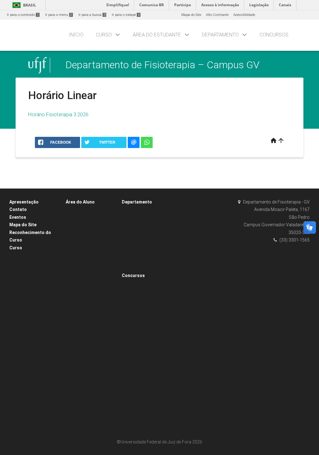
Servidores (133, 226)
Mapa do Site (191, 15)
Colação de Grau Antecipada (92, 301)
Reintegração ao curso (87, 367)
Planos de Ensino (26, 338)
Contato (18, 209)
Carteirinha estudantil (86, 292)
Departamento (220, 35)
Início (76, 35)
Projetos (131, 243)
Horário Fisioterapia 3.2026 (58, 114)
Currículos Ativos (26, 330)
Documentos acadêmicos (90, 359)
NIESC (130, 218)
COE (128, 268)
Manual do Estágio (84, 425)
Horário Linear (80, 251)
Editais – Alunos (82, 350)
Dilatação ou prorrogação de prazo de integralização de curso (92, 333)
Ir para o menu (58, 15)
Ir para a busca (92, 15)
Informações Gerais (85, 259)
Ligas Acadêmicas (27, 322)
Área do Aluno (80, 201)
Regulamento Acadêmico (89, 416)
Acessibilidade (244, 15)
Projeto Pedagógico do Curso (35, 289)
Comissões (134, 251)
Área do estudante (157, 35)
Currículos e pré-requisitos (33, 281)
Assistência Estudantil (87, 276)
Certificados (78, 235)
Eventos (17, 217)
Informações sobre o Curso (34, 264)
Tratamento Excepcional (88, 392)
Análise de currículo (85, 284)
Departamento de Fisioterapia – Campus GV (162, 65)
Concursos (273, 35)
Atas (128, 210)
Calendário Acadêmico (31, 314)
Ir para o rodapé (126, 15)
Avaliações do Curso (28, 256)
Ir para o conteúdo (23, 15)
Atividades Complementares (92, 226)
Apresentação (24, 201)
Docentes (132, 235)
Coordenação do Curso (31, 272)
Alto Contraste (217, 15)
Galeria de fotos (81, 243)
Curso (104, 35)
